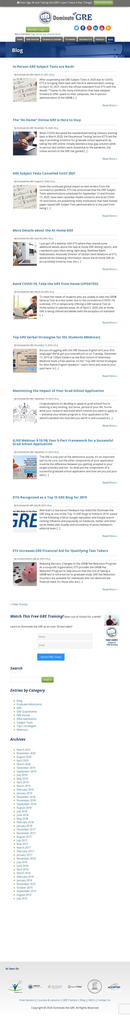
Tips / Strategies (26, 726)
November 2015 (26, 884)
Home (20, 39)
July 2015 (22, 898)
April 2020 (23, 760)
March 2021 (24, 749)
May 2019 (22, 778)
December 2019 (26, 768)
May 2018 (22, 818)
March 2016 (24, 873)
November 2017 (26, 833)
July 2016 (22, 862)
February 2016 (25, 876)
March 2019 (24, 786)
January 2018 (24, 826)
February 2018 (25, 822)
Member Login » (37, 29)
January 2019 (24, 793)
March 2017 (24, 847)
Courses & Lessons (51, 39)
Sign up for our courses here (45, 34)
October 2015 (25, 887)
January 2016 (24, 880)
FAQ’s (91, 1000)
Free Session (32, 39)
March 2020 (24, 764)
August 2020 (24, 757)
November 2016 (26, 858)
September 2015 (26, 891)
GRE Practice (85, 39)
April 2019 (23, 782)
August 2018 (24, 807)
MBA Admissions (26, 719)
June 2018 (22, 815)
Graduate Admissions (29, 704)
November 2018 (26, 800)
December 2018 (26, 797)
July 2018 (22, 811)
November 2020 (26, 753)
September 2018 (26, 804)
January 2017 (24, 855)
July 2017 (22, 840)
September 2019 (26, 771)
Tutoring (70, 39)
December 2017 (26, 829)
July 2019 (22, 775)
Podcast (100, 39)
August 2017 (24, 837)
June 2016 (22, 866)
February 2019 (25, 789)
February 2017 (25, 851)
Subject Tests (25, 722)
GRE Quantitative (27, 711)
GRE (19, 708)
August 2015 (24, 895)
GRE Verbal (23, 715)
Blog (110, 39)
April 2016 (23, 869)
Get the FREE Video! (103, 2)
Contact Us (104, 1000)
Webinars (22, 729)
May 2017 (22, 844)
